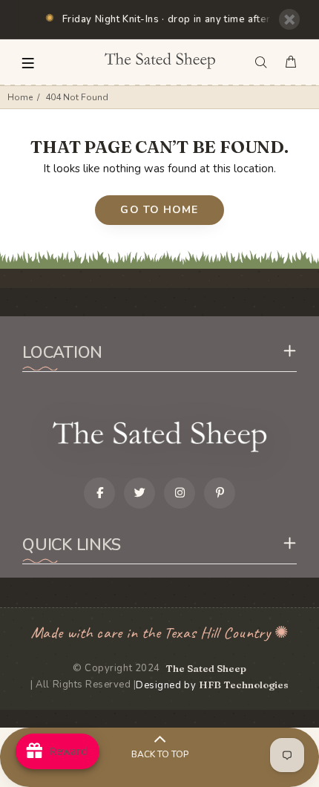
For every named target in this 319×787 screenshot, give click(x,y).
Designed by (212, 685)
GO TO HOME (159, 210)
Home (20, 97)
